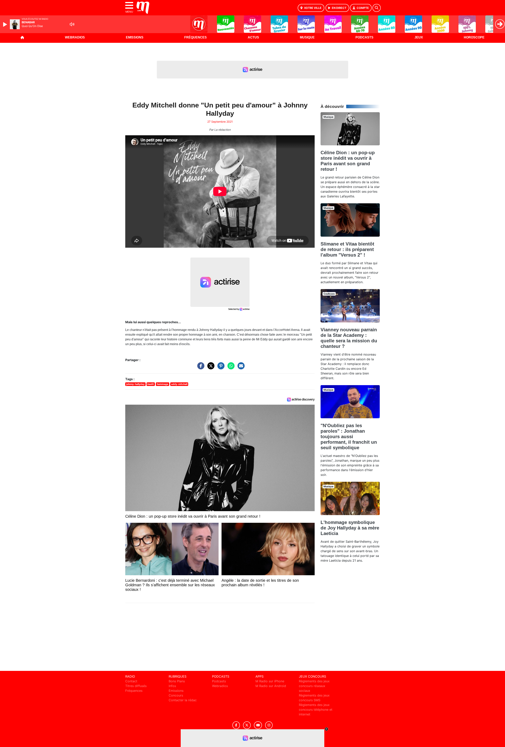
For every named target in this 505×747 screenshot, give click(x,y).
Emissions (134, 37)
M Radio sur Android (270, 686)
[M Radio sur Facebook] (236, 725)
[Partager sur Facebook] (199, 368)
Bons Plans (177, 681)
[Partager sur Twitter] (209, 368)
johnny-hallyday (135, 384)
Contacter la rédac (183, 700)
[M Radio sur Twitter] (247, 725)
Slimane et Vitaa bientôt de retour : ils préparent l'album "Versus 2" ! (347, 249)
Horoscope (474, 37)
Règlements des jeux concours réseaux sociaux (314, 686)
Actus (253, 37)
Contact (131, 681)
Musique (307, 37)
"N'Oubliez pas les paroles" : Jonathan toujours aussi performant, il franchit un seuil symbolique (349, 436)
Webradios (75, 37)
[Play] (5, 24)
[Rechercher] (376, 8)
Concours (176, 695)
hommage (162, 384)
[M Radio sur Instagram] (269, 725)
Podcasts (364, 37)
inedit (150, 384)
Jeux (418, 37)
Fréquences (195, 37)
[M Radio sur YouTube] (258, 725)
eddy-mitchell (179, 384)
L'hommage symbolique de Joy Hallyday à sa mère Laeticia (350, 528)
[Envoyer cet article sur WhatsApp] (230, 368)
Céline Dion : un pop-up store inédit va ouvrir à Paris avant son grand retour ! (348, 161)
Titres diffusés (136, 686)
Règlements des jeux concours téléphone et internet (315, 709)
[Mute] (72, 24)
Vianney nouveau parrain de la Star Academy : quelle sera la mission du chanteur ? (349, 338)
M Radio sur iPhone (269, 681)
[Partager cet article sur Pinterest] (219, 368)
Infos (172, 686)
